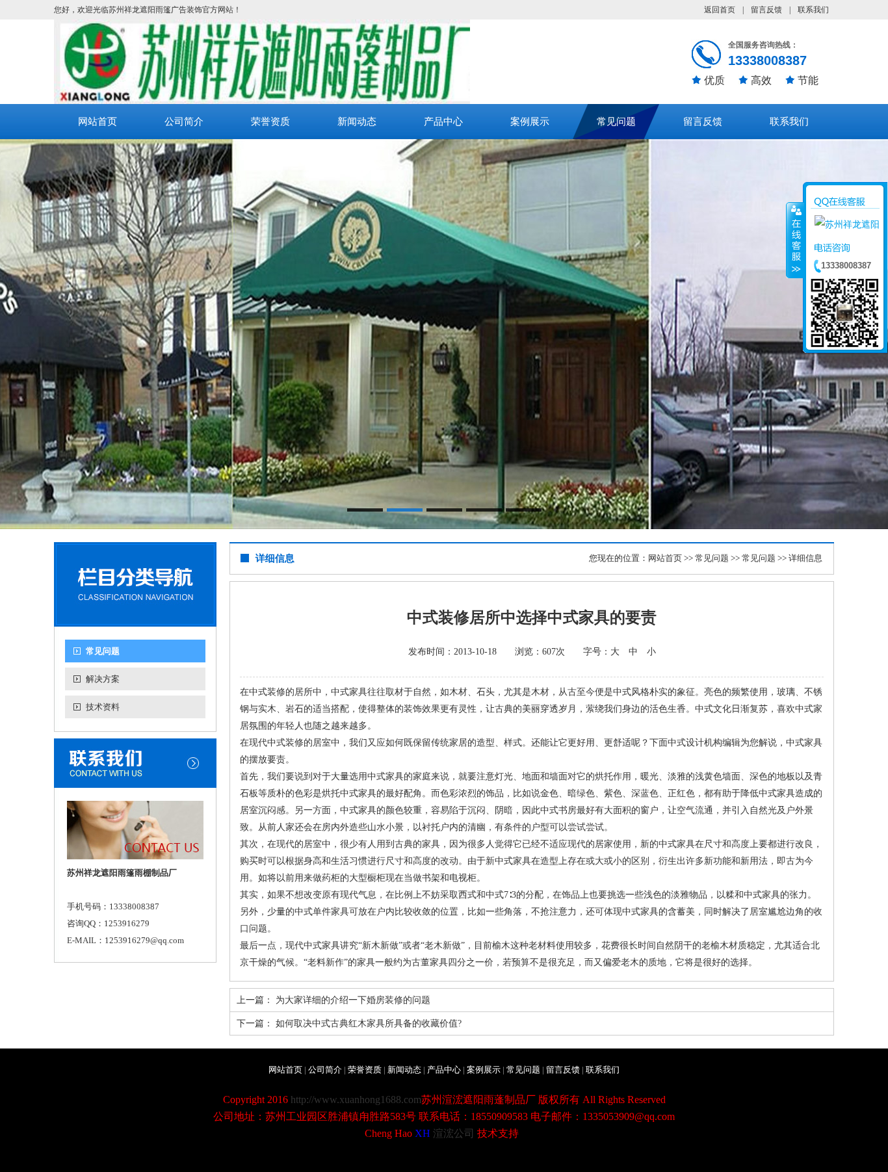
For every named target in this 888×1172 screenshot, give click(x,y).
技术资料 (103, 707)
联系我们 (813, 9)
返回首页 (719, 9)
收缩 (795, 240)
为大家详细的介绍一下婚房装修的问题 (353, 1000)
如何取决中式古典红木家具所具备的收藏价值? (369, 1023)
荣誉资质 (270, 121)
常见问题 (616, 121)
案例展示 (529, 121)
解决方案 (103, 679)
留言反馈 (766, 9)
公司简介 (183, 121)
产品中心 (443, 121)
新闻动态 (356, 121)
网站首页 (97, 121)
